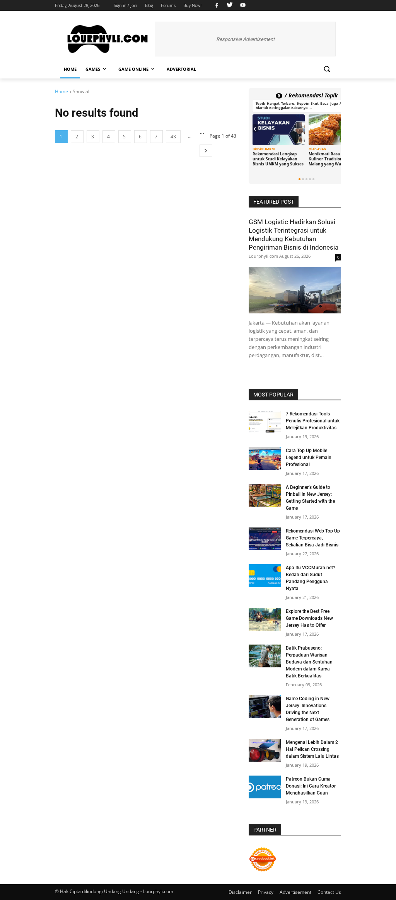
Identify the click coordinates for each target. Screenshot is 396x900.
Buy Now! (192, 5)
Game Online (133, 69)
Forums (168, 5)
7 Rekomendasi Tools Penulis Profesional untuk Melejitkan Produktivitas (313, 420)
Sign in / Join (125, 5)
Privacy (265, 892)
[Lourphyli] (107, 39)
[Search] (326, 69)
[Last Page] (206, 151)
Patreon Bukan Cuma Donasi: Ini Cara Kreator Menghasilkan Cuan (311, 786)
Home (70, 69)
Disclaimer (240, 892)
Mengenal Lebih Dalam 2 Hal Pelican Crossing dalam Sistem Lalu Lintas (312, 749)
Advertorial (181, 69)
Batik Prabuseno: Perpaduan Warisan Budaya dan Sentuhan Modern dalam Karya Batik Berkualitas (309, 662)
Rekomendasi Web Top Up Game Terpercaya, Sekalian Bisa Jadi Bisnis (313, 538)
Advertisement (295, 892)
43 (173, 136)
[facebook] (217, 5)
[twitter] (229, 5)
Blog (149, 5)
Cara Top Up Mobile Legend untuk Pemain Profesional (308, 457)
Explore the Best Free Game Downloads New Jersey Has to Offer (309, 618)
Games (92, 69)
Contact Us (329, 892)
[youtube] (242, 5)
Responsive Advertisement (245, 39)
